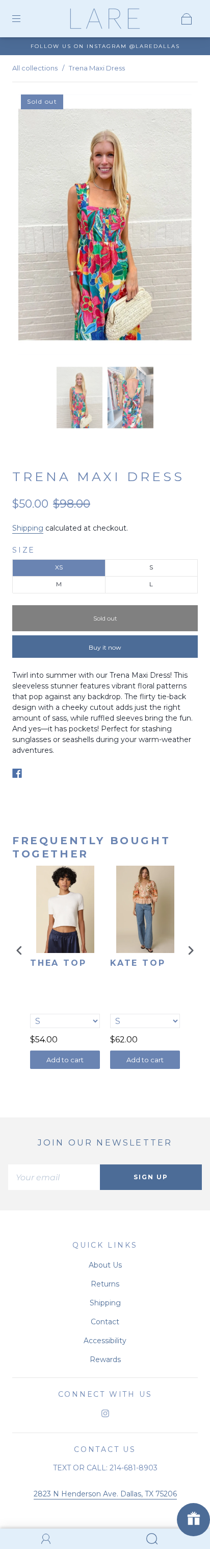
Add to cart (65, 1060)
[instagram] (105, 1413)
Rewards (105, 1359)
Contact (105, 1321)
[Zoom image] (105, 226)
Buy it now (105, 647)
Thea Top (58, 963)
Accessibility (105, 1340)
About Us (105, 1265)
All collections (35, 68)
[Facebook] (17, 773)
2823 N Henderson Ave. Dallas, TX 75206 (105, 1493)
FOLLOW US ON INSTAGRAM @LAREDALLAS (105, 46)
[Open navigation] (23, 19)
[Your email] (54, 1177)
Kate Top (137, 963)
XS (59, 567)
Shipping (27, 528)
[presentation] (19, 950)
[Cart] (186, 19)
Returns (105, 1284)
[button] (35, 226)
